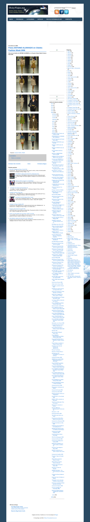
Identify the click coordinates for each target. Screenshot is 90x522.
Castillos (69, 86)
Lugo (69, 158)
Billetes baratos (71, 236)
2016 (52, 105)
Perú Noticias (70, 270)
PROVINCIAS (19, 19)
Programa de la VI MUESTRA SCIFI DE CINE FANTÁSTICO (58, 181)
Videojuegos (70, 223)
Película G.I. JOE (55, 411)
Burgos (69, 72)
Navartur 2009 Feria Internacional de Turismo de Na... (58, 409)
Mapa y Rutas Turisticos (73, 163)
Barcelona (70, 66)
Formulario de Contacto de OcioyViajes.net (19, 187)
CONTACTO (68, 19)
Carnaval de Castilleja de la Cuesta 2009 (57, 441)
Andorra (69, 58)
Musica (69, 169)
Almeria (69, 57)
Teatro (69, 209)
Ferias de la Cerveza (72, 120)
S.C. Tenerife (70, 195)
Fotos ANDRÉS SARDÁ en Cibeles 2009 (57, 274)
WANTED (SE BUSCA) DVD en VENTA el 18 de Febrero (58, 429)
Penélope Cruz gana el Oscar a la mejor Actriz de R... (58, 289)
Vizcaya (69, 226)
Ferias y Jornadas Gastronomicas (71, 128)
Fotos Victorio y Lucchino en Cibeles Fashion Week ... (57, 344)
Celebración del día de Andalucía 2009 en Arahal (57, 208)
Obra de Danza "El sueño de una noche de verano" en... (58, 165)
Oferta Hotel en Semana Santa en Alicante (57, 462)
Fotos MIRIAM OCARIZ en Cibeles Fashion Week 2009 (58, 308)
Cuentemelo (70, 249)
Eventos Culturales (71, 112)
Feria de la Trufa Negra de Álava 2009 (57, 448)
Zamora (69, 229)
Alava (69, 51)
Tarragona (70, 208)
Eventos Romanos (71, 116)
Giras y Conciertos (71, 138)
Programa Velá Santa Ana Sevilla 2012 (17, 208)
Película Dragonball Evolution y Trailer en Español (58, 383)
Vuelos (69, 228)
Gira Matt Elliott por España (57, 241)
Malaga (69, 161)
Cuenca (69, 94)
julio (53, 123)
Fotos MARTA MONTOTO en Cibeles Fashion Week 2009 (58, 373)
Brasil (69, 70)
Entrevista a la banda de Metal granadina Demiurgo (58, 483)
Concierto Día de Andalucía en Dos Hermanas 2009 (58, 205)
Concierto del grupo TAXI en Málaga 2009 (57, 218)
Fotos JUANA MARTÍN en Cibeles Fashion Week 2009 (58, 252)
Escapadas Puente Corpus (73, 103)
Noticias (69, 175)
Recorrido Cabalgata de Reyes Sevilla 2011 (18, 169)
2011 (52, 109)
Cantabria (69, 80)
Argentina (69, 60)
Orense (69, 180)
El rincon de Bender (72, 252)
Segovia (69, 200)
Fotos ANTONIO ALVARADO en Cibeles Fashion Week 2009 (58, 320)
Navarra (69, 172)
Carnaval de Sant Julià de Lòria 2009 (57, 435)
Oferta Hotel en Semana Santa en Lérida (57, 459)
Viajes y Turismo (71, 221)
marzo (53, 130)
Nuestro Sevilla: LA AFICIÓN (58, 305)
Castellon (69, 84)
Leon (69, 155)
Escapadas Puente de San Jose (74, 104)
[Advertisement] (20, 33)
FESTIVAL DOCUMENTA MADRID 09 (57, 239)
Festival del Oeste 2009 (57, 413)
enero (53, 494)
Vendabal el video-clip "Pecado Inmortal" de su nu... (57, 221)
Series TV (70, 203)
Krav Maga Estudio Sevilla (17, 506)
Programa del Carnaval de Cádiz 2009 (57, 465)
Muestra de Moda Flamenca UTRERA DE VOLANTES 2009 (57, 491)
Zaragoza (69, 231)
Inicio (28, 163)
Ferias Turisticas (71, 123)
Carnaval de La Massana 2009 (58, 421)
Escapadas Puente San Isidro (74, 109)
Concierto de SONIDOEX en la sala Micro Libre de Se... (58, 160)
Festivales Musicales (72, 131)
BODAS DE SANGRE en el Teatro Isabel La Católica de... (57, 444)
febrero (53, 131)
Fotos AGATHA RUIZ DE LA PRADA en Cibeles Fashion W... (58, 340)
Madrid (23, 152)
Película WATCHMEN (56, 194)
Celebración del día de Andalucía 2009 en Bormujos (56, 211)
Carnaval (69, 83)
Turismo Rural (70, 215)
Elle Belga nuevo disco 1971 (57, 224)
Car (68, 81)
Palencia (69, 183)
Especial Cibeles (18, 152)
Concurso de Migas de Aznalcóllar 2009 (56, 488)
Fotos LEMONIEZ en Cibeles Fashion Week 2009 (58, 303)
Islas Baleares (70, 147)
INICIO (11, 19)
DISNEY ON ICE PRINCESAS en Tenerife (57, 232)
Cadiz (69, 75)
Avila (69, 63)
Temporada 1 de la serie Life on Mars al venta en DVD (57, 481)
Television (70, 211)
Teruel (69, 212)
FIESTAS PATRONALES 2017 (54, 19)
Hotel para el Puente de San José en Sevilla (57, 200)
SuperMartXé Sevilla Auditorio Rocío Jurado (24, 197)
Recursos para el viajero (72, 192)
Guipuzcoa (70, 143)
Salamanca (70, 197)
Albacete (69, 52)
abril (53, 128)
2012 (52, 107)
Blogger (56, 514)
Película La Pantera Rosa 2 (57, 351)
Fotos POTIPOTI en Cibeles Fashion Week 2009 (57, 364)
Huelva (69, 144)
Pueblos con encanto (72, 191)
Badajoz (69, 65)
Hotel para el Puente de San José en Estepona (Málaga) (58, 311)
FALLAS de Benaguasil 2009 (57, 437)
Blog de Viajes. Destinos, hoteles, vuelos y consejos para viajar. (74, 239)
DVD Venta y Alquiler (72, 98)
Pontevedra (70, 187)
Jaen (69, 149)
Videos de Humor (71, 225)
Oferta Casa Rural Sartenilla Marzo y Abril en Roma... (57, 227)
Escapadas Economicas (72, 100)
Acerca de (54, 518)
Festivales (70, 129)
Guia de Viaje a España (72, 255)
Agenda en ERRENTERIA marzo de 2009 (57, 154)
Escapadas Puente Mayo (73, 107)
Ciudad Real (70, 90)
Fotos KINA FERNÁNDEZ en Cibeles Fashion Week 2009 (58, 314)
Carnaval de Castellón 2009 (57, 454)
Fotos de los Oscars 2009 (57, 282)
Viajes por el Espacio (72, 220)
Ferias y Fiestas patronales (73, 125)
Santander (70, 198)
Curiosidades (70, 95)
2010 (52, 110)
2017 (52, 103)
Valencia (69, 217)
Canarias (69, 78)
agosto (53, 121)
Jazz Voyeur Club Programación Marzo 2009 (58, 168)
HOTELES (40, 19)
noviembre (54, 115)
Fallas (69, 119)
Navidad (69, 174)
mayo (53, 126)
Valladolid (69, 218)
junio (53, 124)
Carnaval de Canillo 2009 (57, 391)
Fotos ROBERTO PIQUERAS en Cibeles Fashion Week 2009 (58, 370)
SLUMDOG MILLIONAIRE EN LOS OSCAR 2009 (58, 268)
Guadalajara (70, 141)
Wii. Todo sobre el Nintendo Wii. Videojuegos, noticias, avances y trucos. (74, 277)
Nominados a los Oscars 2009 (58, 323)
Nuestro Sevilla (71, 177)
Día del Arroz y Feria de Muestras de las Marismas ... (58, 171)
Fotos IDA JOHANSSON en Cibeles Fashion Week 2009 (58, 366)
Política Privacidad (48, 518)
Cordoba (69, 92)
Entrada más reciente (14, 163)
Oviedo (69, 181)
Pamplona (70, 184)
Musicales (70, 170)
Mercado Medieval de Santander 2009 (56, 203)
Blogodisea (70, 242)
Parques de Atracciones (72, 186)
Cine (68, 89)
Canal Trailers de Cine (72, 77)
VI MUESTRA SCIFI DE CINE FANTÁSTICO (58, 185)
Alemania (69, 54)
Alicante (69, 55)
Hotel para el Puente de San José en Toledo (57, 197)
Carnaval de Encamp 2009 (57, 390)
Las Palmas (70, 153)
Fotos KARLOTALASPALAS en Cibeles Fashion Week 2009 (57, 376)
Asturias (69, 62)
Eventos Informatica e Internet (74, 113)
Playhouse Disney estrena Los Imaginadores (24, 180)
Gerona (69, 136)
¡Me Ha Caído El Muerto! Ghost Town (57, 333)
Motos (69, 164)
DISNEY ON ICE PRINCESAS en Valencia (57, 229)
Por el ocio (70, 271)
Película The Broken (56, 349)
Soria (69, 206)
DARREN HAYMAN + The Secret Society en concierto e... (58, 471)
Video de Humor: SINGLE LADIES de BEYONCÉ (57, 255)
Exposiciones (70, 117)
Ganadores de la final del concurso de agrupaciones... (57, 347)
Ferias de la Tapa (71, 122)
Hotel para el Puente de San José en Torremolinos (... (57, 266)
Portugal (69, 189)
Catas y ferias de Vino (72, 87)
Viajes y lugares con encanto (73, 273)
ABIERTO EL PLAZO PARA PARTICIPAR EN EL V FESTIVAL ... (57, 360)
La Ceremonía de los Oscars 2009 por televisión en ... (57, 325)
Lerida (69, 157)
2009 (52, 112)
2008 (52, 497)
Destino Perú (70, 250)
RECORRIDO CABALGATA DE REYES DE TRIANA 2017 (21, 218)
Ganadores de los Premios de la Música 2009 (58, 134)
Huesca (69, 146)
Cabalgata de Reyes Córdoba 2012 (17, 204)
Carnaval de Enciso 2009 (57, 385)
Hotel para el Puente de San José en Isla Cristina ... (57, 263)
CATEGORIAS (30, 19)
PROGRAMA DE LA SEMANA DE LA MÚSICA (58, 137)
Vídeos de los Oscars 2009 (57, 284)
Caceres (69, 73)
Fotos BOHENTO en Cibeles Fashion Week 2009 (57, 380)
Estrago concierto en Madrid (57, 190)
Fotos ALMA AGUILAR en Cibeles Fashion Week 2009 (58, 328)
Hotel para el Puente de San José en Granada (57, 244)
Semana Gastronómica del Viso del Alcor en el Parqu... (58, 175)
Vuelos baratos (71, 274)
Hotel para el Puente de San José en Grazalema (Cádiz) (58, 260)
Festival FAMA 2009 (56, 257)
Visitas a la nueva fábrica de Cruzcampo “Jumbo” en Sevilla (22, 213)
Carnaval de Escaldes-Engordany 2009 (56, 432)
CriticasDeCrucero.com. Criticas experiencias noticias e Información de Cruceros (74, 246)
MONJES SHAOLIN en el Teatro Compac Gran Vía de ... (58, 451)
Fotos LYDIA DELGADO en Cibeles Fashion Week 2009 (58, 317)
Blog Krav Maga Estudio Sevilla (18, 511)
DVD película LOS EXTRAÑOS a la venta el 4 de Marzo (58, 354)
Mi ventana (70, 258)
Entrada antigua (41, 163)
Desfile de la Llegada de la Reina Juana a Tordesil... (57, 295)
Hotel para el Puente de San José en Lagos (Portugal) (57, 249)
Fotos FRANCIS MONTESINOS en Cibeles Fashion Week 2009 (58, 336)
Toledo (69, 214)
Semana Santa (71, 201)
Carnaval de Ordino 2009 (57, 357)
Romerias (69, 194)
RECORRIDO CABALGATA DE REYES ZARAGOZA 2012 (27, 173)
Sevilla (69, 204)
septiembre (54, 119)
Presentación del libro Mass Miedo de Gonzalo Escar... (58, 419)
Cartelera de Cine (71, 243)
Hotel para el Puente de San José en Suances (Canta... (58, 247)
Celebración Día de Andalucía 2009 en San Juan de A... (58, 157)
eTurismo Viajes (71, 253)
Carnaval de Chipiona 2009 (57, 485)
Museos (69, 167)
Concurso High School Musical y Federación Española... (57, 235)
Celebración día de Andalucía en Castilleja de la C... (58, 426)
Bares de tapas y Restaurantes (74, 68)
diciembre (54, 114)
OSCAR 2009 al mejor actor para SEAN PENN (57, 277)
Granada (69, 140)
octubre (53, 117)
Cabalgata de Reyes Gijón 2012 (16, 192)
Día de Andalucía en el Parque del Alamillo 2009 (58, 298)
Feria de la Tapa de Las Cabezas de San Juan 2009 (58, 215)
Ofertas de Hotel (71, 178)
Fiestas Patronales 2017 (72, 135)
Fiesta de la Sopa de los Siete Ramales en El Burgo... (58, 292)
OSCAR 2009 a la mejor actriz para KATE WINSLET (58, 271)
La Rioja (69, 152)
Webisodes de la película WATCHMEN (57, 192)
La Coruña (70, 150)
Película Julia (54, 330)
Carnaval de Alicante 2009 (57, 438)
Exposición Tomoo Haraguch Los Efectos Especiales (57, 178)
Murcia (69, 166)
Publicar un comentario (16, 158)
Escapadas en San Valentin (73, 101)
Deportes (69, 97)
